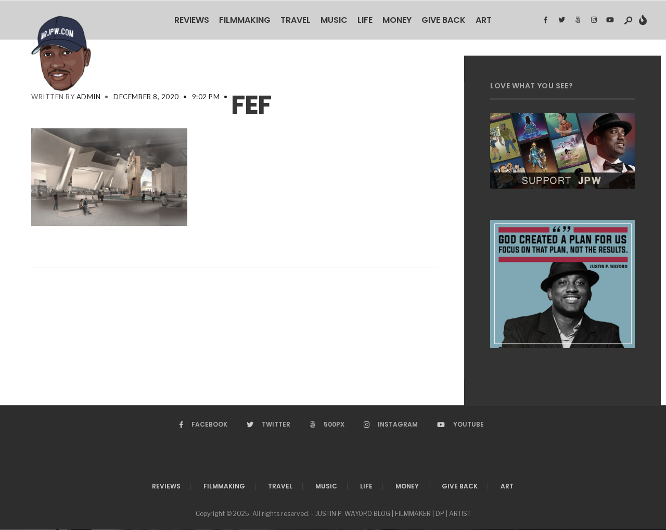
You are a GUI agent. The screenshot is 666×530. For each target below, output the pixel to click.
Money (397, 20)
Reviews (191, 20)
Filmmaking (245, 20)
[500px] (577, 20)
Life (365, 20)
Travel (295, 20)
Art (484, 20)
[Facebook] (545, 20)
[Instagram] (593, 20)
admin (88, 96)
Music (334, 20)
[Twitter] (561, 20)
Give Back (443, 20)
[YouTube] (610, 20)
